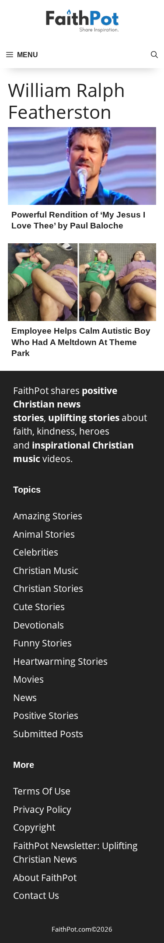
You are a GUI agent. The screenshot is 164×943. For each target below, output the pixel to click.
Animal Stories (44, 534)
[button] (154, 55)
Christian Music (45, 570)
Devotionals (38, 625)
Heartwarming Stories (60, 661)
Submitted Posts (48, 734)
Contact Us (36, 895)
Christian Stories (48, 588)
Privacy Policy (42, 809)
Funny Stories (42, 643)
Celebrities (35, 552)
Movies (28, 679)
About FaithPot (45, 877)
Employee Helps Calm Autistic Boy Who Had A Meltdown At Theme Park (80, 342)
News (25, 697)
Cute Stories (39, 607)
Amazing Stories (47, 516)
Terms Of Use (41, 791)
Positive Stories (45, 715)
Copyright (34, 827)
